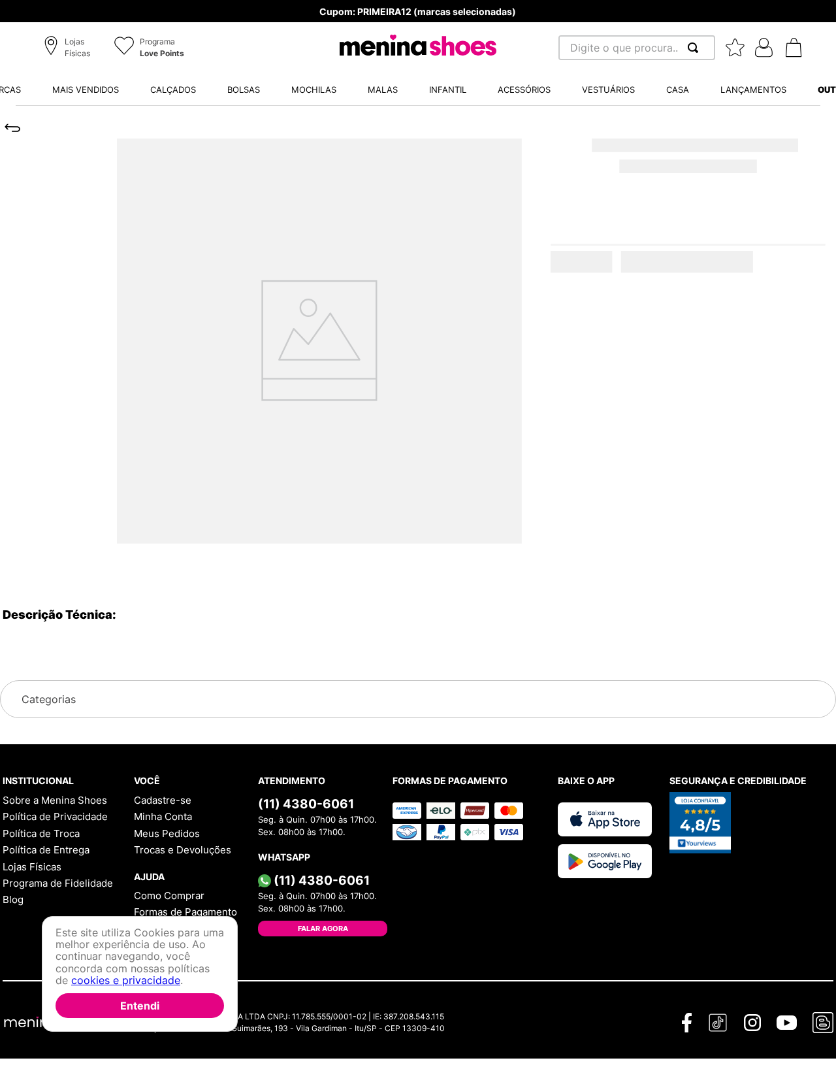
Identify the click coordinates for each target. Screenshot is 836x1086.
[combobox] (636, 47)
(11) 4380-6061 (306, 804)
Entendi (139, 1005)
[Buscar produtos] (695, 48)
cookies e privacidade (125, 980)
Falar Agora (323, 928)
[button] (69, 48)
